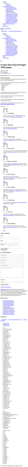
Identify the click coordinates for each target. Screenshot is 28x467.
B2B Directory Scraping (11, 22)
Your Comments (4, 248)
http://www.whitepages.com (17, 190)
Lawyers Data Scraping (11, 17)
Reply (4, 119)
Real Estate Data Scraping (11, 16)
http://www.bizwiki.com (13, 152)
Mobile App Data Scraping (12, 15)
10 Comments (5, 72)
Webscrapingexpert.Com (6, 289)
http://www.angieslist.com (8, 215)
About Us (8, 4)
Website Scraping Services (9, 23)
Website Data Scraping (8, 6)
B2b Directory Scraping (8, 312)
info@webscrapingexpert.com (15, 31)
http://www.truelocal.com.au (13, 163)
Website (2, 244)
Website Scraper (9, 10)
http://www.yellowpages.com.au (10, 227)
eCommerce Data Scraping (12, 13)
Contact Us (8, 5)
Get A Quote (6, 26)
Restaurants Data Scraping (11, 21)
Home (4, 1)
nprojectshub (4, 31)
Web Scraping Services (11, 7)
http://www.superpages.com (9, 177)
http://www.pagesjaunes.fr (20, 202)
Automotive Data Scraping (11, 20)
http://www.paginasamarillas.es (10, 128)
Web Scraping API (10, 11)
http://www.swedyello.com (9, 140)
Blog (4, 25)
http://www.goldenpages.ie (16, 116)
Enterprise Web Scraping (11, 9)
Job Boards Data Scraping (11, 18)
